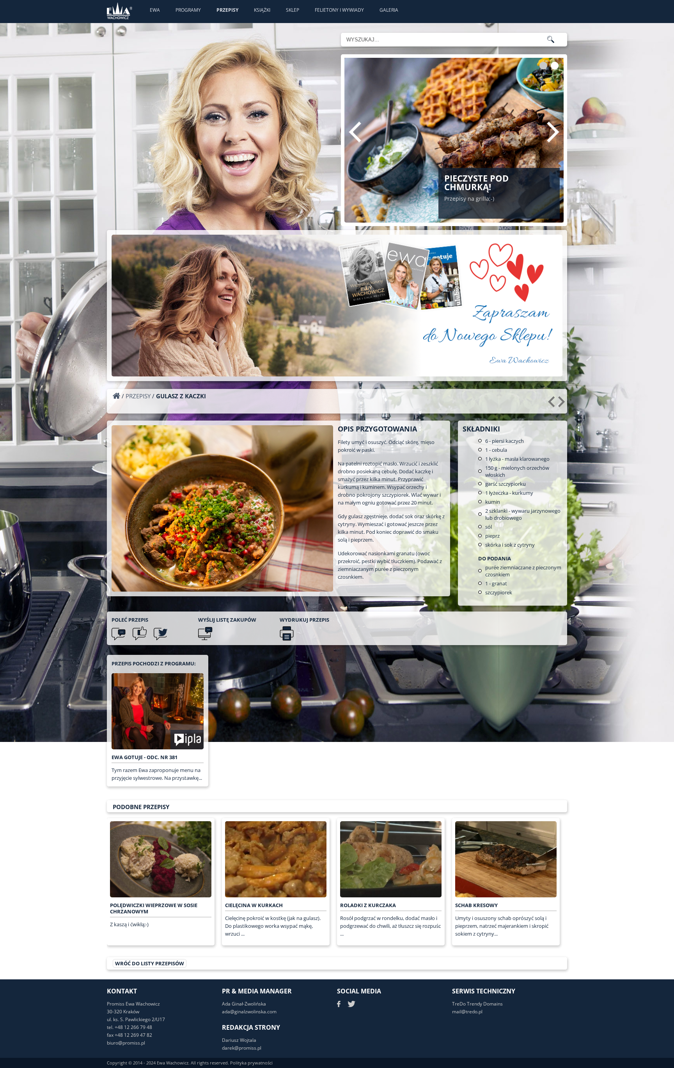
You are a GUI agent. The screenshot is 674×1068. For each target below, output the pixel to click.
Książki (262, 10)
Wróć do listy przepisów (149, 963)
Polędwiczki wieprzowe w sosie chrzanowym (153, 908)
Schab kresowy (476, 905)
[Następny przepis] (562, 404)
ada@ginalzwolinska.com (249, 1011)
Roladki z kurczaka (368, 905)
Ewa (155, 10)
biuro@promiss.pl (126, 1042)
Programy (188, 10)
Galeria (389, 10)
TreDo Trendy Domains (477, 1003)
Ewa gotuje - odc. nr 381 (144, 757)
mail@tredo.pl (467, 1011)
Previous (355, 132)
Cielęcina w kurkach (254, 905)
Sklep (292, 10)
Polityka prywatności (251, 1063)
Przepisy (227, 10)
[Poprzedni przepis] (552, 404)
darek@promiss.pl (241, 1048)
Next (553, 132)
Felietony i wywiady (339, 10)
